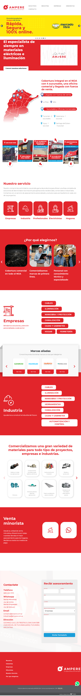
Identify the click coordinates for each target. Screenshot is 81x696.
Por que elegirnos (12, 676)
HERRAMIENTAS (53, 404)
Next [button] (79, 26)
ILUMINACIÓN (51, 309)
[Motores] (14, 485)
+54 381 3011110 (8, 602)
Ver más (19, 371)
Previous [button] (2, 26)
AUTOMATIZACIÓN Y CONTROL (59, 422)
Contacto (32, 9)
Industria (45, 6)
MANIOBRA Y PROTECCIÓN (58, 314)
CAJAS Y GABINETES (55, 326)
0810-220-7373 (8, 593)
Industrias (9, 664)
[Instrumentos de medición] (49, 466)
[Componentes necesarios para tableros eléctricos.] (32, 466)
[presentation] (1, 262)
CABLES (49, 303)
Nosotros (32, 6)
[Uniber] (58, 688)
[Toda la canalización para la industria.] (49, 485)
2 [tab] (37, 38)
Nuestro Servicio (11, 673)
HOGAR (48, 332)
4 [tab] (41, 38)
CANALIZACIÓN (52, 320)
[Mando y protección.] (66, 466)
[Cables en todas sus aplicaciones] (14, 466)
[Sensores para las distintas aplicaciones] (32, 485)
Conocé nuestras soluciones (15, 68)
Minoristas (70, 6)
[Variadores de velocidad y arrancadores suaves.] (66, 485)
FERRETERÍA (66, 332)
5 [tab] (43, 38)
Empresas (57, 6)
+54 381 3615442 (9, 607)
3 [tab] (39, 38)
